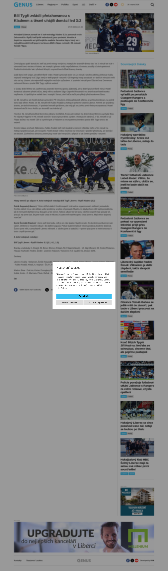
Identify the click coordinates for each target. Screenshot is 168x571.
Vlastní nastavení (70, 302)
